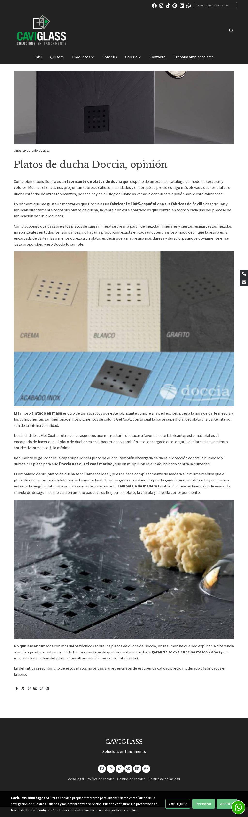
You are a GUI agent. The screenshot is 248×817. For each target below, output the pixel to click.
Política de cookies (101, 779)
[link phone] (244, 274)
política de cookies (125, 810)
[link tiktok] (168, 5)
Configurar (178, 803)
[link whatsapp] (188, 5)
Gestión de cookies (131, 779)
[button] (83, 57)
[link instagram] (161, 5)
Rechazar (203, 803)
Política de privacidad (164, 779)
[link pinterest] (174, 5)
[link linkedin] (182, 5)
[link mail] (244, 282)
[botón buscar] (231, 30)
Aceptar (227, 803)
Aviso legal (76, 779)
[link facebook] (154, 5)
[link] (42, 30)
